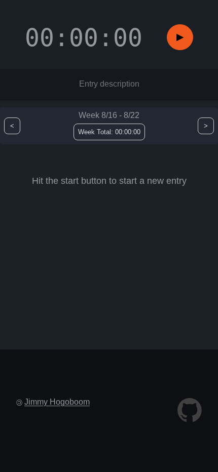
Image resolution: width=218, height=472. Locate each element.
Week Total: (109, 132)
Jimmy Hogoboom (57, 402)
